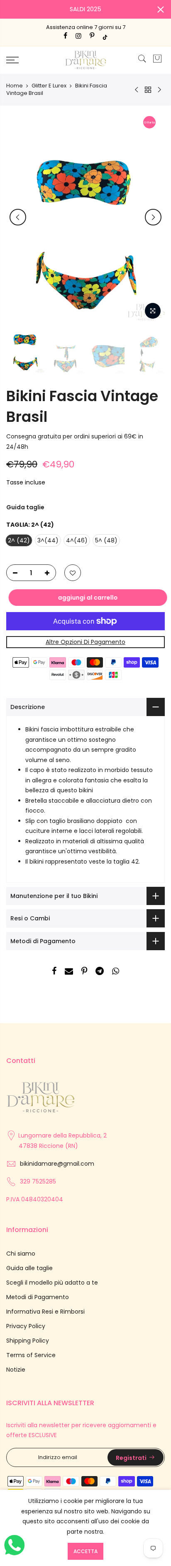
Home (14, 86)
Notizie (15, 1369)
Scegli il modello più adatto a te (52, 1282)
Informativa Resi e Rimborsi (45, 1311)
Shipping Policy (27, 1340)
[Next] (153, 217)
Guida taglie (25, 507)
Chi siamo (20, 1253)
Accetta (85, 1551)
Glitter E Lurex (49, 86)
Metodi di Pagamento (37, 1297)
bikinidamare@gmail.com (57, 1163)
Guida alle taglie (29, 1268)
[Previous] (18, 217)
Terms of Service (31, 1355)
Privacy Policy (25, 1326)
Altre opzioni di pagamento (85, 642)
